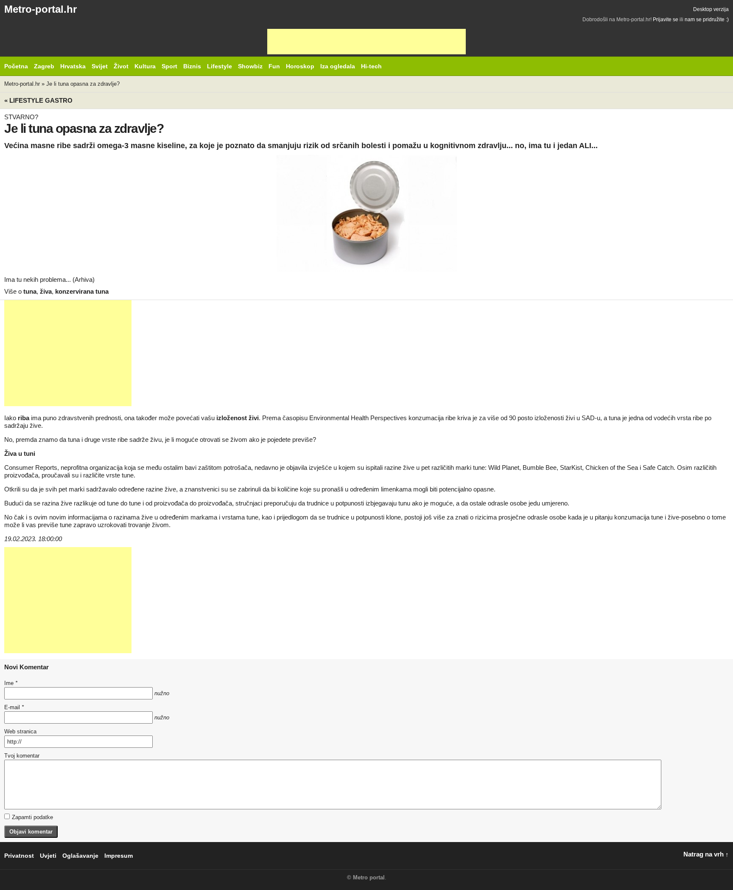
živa (46, 291)
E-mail (14, 707)
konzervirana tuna (82, 291)
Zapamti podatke (32, 817)
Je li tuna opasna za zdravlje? (83, 84)
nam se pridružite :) (707, 19)
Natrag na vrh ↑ (706, 854)
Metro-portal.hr (40, 9)
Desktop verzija (711, 9)
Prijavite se (665, 19)
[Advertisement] (366, 41)
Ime (10, 683)
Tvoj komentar (21, 755)
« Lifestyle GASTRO (38, 100)
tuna (29, 291)
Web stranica (20, 731)
